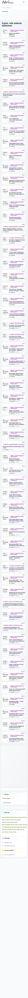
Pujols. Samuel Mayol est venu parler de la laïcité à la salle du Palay (16, 641)
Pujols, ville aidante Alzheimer (14, 34)
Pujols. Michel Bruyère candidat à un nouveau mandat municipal (15, 496)
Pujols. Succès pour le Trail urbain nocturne (16, 665)
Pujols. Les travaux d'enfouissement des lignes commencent (16, 412)
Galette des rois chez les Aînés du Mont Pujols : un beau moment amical (17, 594)
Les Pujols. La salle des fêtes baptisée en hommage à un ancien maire (16, 569)
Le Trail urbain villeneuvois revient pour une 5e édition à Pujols (17, 254)
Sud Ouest (6, 606)
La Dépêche (12, 36)
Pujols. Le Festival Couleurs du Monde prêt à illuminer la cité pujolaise (17, 59)
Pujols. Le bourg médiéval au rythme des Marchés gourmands (17, 47)
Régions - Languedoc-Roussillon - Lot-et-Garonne (17, 31)
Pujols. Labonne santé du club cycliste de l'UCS (16, 652)
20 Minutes (12, 473)
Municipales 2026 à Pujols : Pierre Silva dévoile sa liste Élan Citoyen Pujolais (16, 521)
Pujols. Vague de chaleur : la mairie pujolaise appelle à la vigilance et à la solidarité (13, 230)
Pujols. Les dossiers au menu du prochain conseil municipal (14, 94)
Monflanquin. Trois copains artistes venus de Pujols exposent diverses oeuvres (16, 72)
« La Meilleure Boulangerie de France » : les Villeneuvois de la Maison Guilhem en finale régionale (14, 605)
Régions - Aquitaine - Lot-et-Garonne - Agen (13, 601)
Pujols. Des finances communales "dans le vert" (13, 447)
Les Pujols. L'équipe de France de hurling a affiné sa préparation (17, 241)
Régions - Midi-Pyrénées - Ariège (17, 237)
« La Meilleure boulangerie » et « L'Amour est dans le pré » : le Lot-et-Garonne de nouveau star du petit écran (14, 629)
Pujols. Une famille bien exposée (15, 156)
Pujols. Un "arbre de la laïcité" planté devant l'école (17, 689)
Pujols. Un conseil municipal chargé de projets (16, 205)
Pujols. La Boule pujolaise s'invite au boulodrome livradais (16, 617)
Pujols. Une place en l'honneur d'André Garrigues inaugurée (16, 437)
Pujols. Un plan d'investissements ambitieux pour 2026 (17, 278)
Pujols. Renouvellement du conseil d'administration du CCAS (16, 303)
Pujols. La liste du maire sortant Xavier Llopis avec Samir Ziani (16, 484)
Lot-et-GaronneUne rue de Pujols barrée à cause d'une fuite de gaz (16, 740)
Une (12, 468)
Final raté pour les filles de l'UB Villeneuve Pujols (16, 265)
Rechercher (5, 11)
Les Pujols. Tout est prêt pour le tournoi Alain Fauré (17, 326)
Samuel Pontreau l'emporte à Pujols (17, 532)
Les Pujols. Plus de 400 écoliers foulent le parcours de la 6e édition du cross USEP (17, 338)
